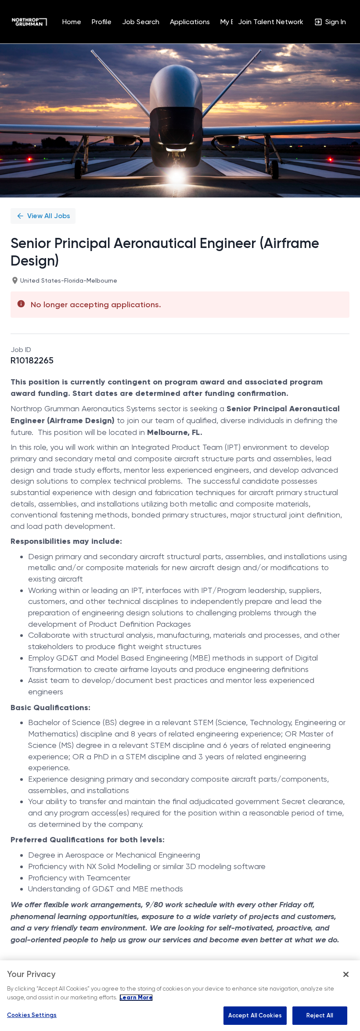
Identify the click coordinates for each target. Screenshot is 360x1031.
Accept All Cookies (255, 1015)
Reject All (319, 1015)
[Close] (346, 974)
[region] (180, 995)
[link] (29, 22)
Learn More (136, 997)
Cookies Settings (32, 1015)
